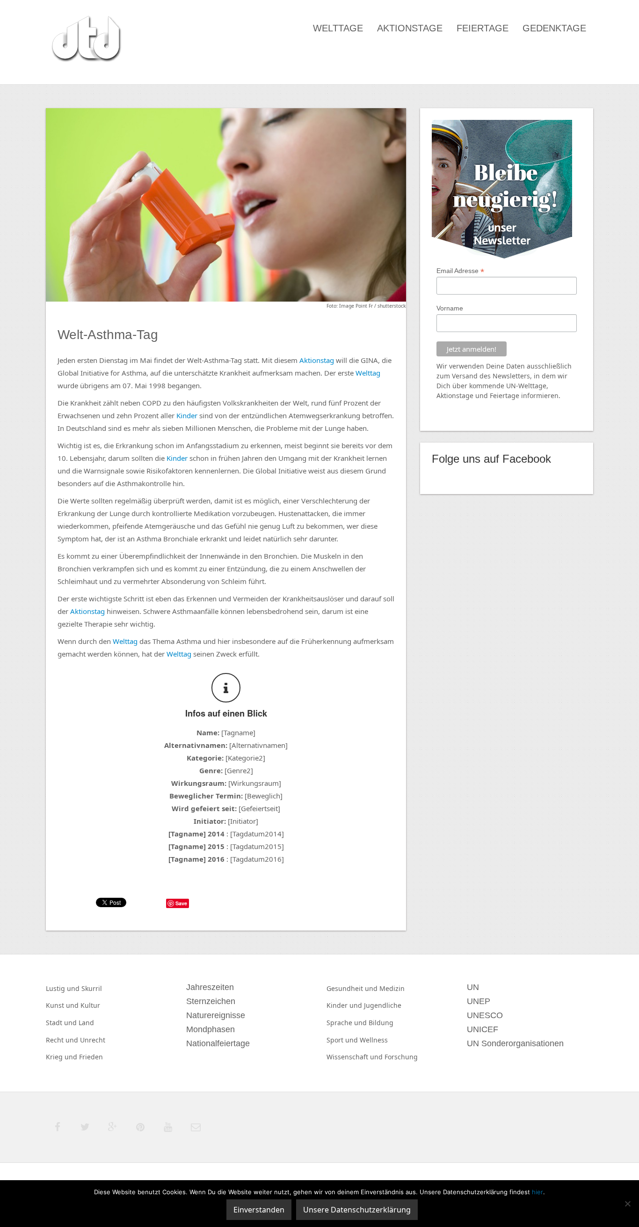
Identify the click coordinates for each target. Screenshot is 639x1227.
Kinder (186, 415)
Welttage (338, 28)
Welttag (368, 372)
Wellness (374, 1039)
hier (537, 1192)
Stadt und (62, 1022)
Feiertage (482, 28)
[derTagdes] (85, 40)
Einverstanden (258, 1210)
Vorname (449, 308)
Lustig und (63, 988)
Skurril (91, 988)
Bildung (381, 1022)
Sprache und (348, 1022)
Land (86, 1022)
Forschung (401, 1056)
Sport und (343, 1039)
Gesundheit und (353, 988)
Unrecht (92, 1039)
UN (511, 385)
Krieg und (62, 1056)
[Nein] (627, 1203)
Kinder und (345, 1005)
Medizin (392, 988)
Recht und (63, 1039)
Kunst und (63, 1005)
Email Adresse (460, 270)
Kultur (90, 1005)
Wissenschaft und (356, 1056)
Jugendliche (382, 1005)
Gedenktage (554, 28)
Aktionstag (316, 360)
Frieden (91, 1056)
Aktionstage (410, 28)
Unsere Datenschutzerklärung (357, 1210)
